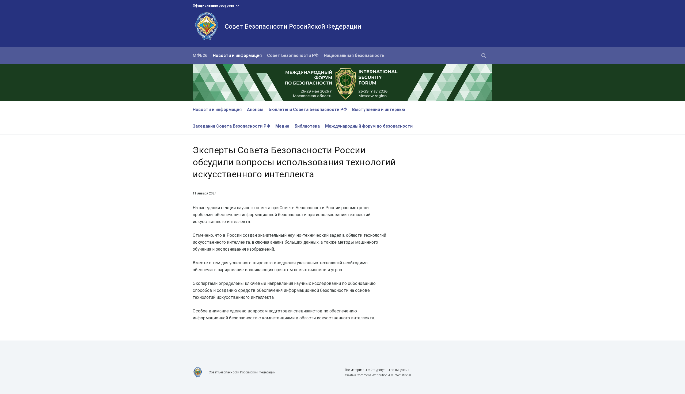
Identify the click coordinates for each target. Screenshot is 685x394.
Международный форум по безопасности (369, 126)
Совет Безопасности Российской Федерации (293, 26)
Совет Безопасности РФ (292, 55)
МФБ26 (200, 55)
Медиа (282, 126)
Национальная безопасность (354, 55)
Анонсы (255, 109)
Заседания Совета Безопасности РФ (231, 126)
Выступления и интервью (378, 109)
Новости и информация (237, 55)
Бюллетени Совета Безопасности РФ (308, 109)
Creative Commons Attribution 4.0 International (378, 375)
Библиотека (307, 126)
